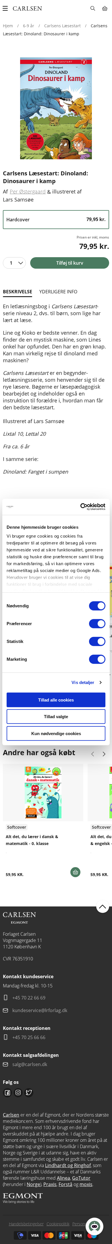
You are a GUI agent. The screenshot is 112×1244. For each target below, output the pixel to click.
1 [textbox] (11, 263)
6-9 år (28, 25)
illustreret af (67, 191)
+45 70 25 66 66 (28, 1037)
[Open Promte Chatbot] (94, 1226)
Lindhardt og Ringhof (68, 1165)
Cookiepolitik (58, 1223)
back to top (102, 906)
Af (5, 191)
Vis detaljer (83, 682)
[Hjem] (27, 8)
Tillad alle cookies (56, 699)
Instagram (18, 1092)
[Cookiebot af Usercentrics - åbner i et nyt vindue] (80, 507)
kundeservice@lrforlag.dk (39, 1010)
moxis (86, 1184)
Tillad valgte (56, 716)
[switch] (97, 623)
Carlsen (11, 1115)
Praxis (50, 1184)
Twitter (28, 1092)
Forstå (65, 1184)
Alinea (63, 1178)
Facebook (7, 1092)
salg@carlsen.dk (30, 1064)
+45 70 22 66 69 (28, 998)
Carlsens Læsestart (62, 25)
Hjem (8, 25)
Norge (33, 1184)
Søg (93, 8)
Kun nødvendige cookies (56, 733)
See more (43, 822)
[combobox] (14, 263)
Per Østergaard (28, 191)
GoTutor (81, 1178)
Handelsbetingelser (26, 1223)
